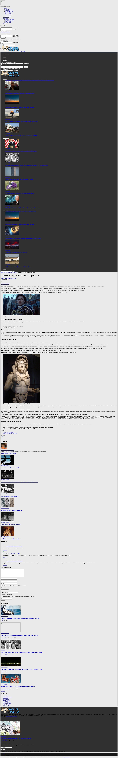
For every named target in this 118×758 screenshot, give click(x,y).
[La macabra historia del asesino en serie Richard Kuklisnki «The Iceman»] (7, 478)
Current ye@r (4, 592)
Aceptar (64, 756)
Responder (5, 550)
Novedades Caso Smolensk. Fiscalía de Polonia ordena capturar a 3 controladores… (26, 165)
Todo (6, 80)
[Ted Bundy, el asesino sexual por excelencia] (7, 506)
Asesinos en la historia (9, 19)
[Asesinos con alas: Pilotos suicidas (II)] (7, 464)
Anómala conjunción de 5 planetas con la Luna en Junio (19, 107)
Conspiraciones (6, 17)
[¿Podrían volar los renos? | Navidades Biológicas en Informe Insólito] (11, 683)
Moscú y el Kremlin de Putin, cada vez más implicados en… (20, 193)
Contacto (4, 23)
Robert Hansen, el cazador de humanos (10, 524)
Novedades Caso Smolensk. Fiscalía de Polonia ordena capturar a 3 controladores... (22, 652)
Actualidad (7, 90)
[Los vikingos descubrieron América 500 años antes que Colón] (10, 734)
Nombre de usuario (15, 28)
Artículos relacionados (5, 453)
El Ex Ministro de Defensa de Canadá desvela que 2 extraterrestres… (22, 207)
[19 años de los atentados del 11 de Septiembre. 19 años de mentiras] (12, 175)
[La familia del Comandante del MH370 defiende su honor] (12, 89)
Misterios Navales (8, 14)
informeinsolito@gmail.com (11, 716)
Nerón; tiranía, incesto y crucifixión (10, 433)
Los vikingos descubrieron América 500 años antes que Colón (15, 738)
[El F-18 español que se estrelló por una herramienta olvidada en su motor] (12, 118)
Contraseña (14, 29)
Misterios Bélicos (8, 13)
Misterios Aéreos (8, 12)
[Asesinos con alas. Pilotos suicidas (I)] (7, 492)
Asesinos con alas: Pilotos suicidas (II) (10, 467)
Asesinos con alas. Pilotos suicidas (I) (10, 496)
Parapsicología (8, 16)
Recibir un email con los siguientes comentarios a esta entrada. (14, 585)
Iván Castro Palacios (5, 654)
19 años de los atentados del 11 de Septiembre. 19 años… (19, 179)
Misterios (5, 8)
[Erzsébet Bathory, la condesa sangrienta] (7, 535)
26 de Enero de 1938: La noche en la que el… (16, 252)
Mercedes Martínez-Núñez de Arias (9, 278)
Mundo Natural (8, 22)
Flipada (7, 560)
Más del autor (13, 453)
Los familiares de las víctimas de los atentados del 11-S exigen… (21, 151)
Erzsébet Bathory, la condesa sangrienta (11, 538)
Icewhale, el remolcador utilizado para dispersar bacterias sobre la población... (20, 618)
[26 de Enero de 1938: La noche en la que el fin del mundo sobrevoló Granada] (12, 249)
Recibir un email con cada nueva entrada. (10, 587)
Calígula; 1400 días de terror (8, 432)
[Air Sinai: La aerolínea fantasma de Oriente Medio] (12, 263)
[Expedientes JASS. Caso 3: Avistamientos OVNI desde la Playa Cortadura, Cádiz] (11, 666)
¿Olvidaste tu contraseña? (5, 31)
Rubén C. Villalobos (4, 740)
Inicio (4, 753)
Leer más (68, 756)
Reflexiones (6, 705)
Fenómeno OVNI (8, 10)
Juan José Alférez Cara (5, 688)
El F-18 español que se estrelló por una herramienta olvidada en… (22, 121)
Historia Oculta (8, 21)
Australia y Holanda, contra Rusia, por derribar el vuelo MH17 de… (22, 135)
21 (0, 741)
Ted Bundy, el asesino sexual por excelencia (11, 510)
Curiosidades (5, 18)
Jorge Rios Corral (4, 637)
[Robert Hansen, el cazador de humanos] (7, 521)
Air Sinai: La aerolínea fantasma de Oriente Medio (18, 266)
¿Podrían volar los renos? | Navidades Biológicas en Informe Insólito (18, 686)
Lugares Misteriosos (9, 11)
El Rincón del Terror (9, 20)
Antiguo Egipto (8, 9)
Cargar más (3, 691)
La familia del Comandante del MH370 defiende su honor (20, 93)
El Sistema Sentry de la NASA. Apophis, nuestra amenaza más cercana (23, 238)
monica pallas (9, 545)
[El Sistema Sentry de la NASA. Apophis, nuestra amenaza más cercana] (12, 234)
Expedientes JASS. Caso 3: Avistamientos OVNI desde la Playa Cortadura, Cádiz (21, 669)
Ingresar (4, 57)
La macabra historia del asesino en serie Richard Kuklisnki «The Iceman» (19, 482)
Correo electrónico (15, 35)
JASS (2, 620)
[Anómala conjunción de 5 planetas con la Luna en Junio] (12, 103)
